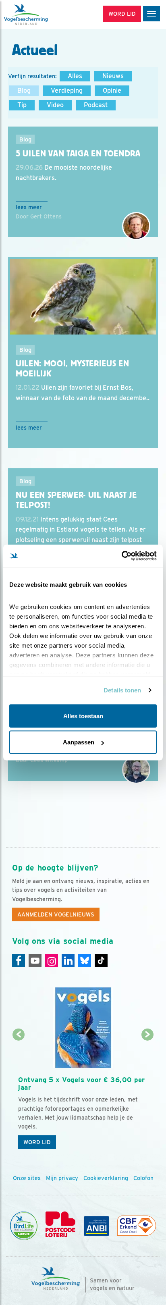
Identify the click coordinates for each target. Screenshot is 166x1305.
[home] (40, 14)
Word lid (37, 1142)
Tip (22, 105)
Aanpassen (78, 742)
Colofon (143, 1178)
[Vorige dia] (18, 1094)
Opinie (112, 90)
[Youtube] (35, 960)
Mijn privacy (62, 1178)
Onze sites (27, 1178)
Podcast (96, 105)
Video (55, 105)
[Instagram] (51, 960)
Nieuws (113, 76)
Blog (24, 90)
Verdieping (67, 90)
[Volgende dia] (147, 1094)
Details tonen (122, 690)
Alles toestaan (83, 715)
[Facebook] (18, 960)
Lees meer (29, 207)
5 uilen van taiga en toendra (78, 153)
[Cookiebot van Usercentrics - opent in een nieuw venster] (121, 556)
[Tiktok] (101, 960)
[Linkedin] (68, 960)
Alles (75, 76)
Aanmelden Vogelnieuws (55, 914)
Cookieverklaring (105, 1178)
